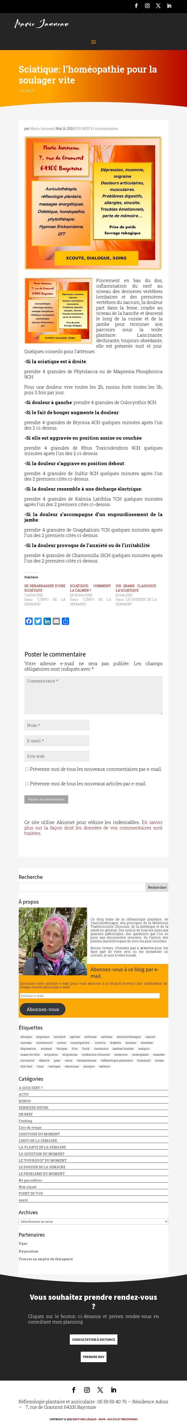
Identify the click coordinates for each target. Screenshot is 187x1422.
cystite (100, 1042)
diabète (115, 1042)
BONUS (25, 1101)
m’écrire (147, 948)
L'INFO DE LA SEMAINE (38, 1140)
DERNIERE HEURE (33, 1107)
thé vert (26, 1066)
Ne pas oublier (30, 1180)
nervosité (27, 1060)
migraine (51, 1054)
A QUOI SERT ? (31, 1088)
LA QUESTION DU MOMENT (42, 1154)
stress (159, 1060)
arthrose (90, 1036)
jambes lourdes (123, 1048)
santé (23, 1200)
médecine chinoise (96, 1054)
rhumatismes (86, 1060)
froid (85, 1048)
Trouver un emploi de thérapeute (46, 1259)
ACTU (24, 1094)
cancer (150, 1036)
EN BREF (26, 90)
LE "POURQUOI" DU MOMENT (43, 1160)
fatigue (62, 1048)
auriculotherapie (129, 1036)
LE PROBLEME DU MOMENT (42, 1173)
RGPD (102, 1419)
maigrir (143, 1048)
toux (40, 1066)
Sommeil (144, 1060)
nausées (158, 1054)
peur (57, 1060)
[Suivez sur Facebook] (136, 5)
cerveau (26, 1042)
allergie (26, 1036)
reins (68, 1060)
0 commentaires (105, 128)
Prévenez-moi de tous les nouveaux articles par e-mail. (88, 783)
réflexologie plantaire (116, 1060)
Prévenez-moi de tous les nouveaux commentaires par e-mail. (96, 769)
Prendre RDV (93, 1357)
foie (75, 1048)
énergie (88, 1066)
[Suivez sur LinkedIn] (169, 5)
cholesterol (44, 1042)
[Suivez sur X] (158, 5)
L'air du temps (30, 1127)
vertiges (54, 1066)
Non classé (27, 1187)
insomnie (101, 1048)
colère (61, 1042)
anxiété (59, 1036)
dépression (28, 1048)
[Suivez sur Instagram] (147, 5)
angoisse (42, 1036)
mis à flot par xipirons (123, 1419)
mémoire (120, 1054)
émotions (72, 1066)
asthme (106, 1036)
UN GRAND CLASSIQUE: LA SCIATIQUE (136, 588)
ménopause (140, 1054)
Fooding (25, 1121)
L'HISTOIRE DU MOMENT (39, 1134)
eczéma (46, 1048)
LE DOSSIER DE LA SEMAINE (42, 1167)
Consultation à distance (93, 1339)
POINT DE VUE (31, 1193)
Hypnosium (28, 1251)
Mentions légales (84, 1419)
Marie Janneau (42, 128)
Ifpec (23, 1243)
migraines (69, 1054)
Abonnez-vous (42, 1009)
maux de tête (30, 1054)
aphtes (75, 1036)
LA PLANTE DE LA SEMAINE (42, 1147)
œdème (104, 1066)
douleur (131, 1042)
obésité (44, 1060)
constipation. (80, 1042)
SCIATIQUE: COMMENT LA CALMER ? (90, 588)
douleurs (147, 1042)
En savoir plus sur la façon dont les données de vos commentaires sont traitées (93, 827)
